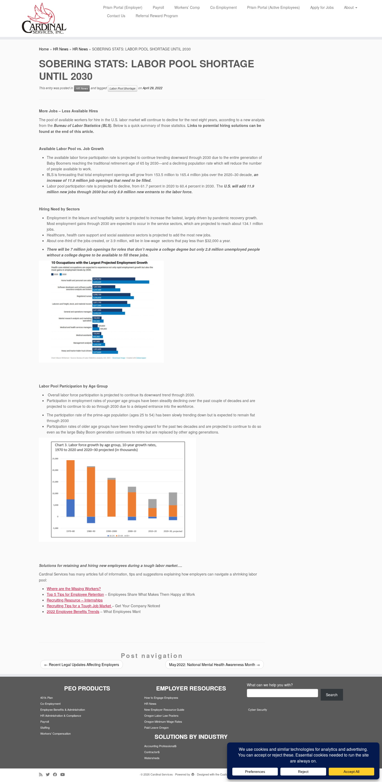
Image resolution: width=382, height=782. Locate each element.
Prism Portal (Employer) (122, 7)
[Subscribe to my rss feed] (42, 774)
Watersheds (152, 758)
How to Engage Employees (161, 697)
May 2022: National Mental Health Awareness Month (214, 664)
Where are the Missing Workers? (74, 588)
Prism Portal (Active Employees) (273, 7)
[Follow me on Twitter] (49, 774)
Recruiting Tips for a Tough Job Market (79, 605)
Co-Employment (223, 7)
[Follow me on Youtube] (64, 774)
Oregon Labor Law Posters (161, 715)
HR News (60, 48)
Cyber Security (257, 709)
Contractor (151, 752)
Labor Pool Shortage (122, 88)
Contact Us (116, 15)
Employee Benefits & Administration (62, 709)
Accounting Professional (159, 746)
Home (44, 48)
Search (332, 694)
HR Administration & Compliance (60, 715)
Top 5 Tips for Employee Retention (75, 594)
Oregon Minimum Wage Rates (163, 721)
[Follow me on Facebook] (56, 774)
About (349, 7)
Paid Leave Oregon (156, 727)
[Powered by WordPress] (193, 773)
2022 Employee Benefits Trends (73, 611)
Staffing (45, 727)
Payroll (158, 7)
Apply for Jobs (322, 7)
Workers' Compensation (55, 733)
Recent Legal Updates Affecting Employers (81, 664)
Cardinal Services (161, 774)
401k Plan (46, 697)
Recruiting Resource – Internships (75, 600)
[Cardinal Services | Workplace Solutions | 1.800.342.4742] (44, 18)
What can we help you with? (270, 684)
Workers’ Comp (187, 7)
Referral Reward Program (157, 15)
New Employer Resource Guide (164, 709)
